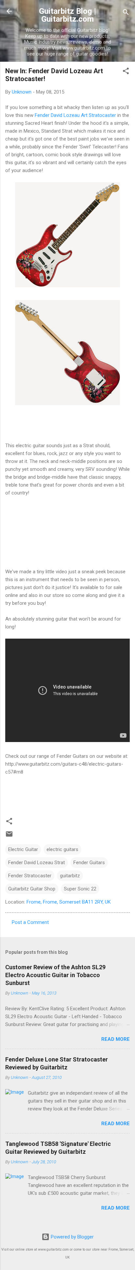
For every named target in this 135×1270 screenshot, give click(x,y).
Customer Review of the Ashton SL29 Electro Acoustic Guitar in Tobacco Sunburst (55, 975)
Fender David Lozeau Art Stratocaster (75, 115)
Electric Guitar (23, 849)
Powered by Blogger (71, 1237)
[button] (126, 72)
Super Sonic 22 (80, 889)
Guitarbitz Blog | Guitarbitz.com (67, 15)
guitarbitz (70, 876)
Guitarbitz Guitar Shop (31, 889)
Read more (115, 1039)
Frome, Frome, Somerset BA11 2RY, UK (69, 902)
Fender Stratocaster (29, 876)
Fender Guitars (89, 862)
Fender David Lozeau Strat (36, 862)
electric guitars (62, 849)
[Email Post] (9, 836)
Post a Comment (30, 922)
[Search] (126, 13)
